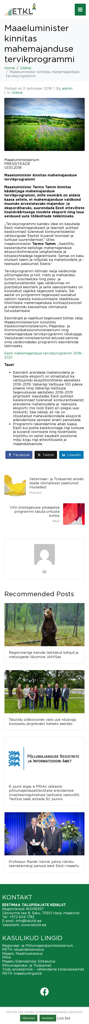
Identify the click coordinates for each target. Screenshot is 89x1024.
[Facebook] (44, 991)
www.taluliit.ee (33, 925)
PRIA (6, 957)
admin (67, 88)
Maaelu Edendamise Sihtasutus (28, 961)
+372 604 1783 (21, 917)
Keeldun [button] (48, 1017)
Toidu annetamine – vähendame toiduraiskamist (43, 969)
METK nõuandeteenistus (23, 949)
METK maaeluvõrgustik (22, 973)
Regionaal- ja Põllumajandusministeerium (37, 945)
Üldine (16, 92)
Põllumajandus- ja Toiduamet (26, 965)
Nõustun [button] (29, 1017)
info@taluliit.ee (28, 921)
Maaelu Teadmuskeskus (22, 953)
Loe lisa (63, 1018)
